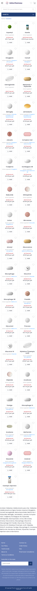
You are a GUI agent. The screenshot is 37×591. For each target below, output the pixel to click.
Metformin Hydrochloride (29, 143)
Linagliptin (14, 169)
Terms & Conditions (7, 555)
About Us (4, 552)
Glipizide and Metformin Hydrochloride (11, 116)
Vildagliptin (27, 62)
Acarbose (32, 328)
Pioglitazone (9, 224)
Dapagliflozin (9, 409)
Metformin (14, 276)
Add (10, 42)
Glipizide (32, 276)
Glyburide (32, 223)
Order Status (23, 546)
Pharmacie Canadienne (26, 552)
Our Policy (4, 546)
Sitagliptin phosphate (12, 61)
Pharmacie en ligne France (19, 588)
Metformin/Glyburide (27, 251)
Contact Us (22, 543)
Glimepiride (9, 251)
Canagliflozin (9, 436)
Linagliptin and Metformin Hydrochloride (29, 116)
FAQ (20, 549)
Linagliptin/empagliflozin (9, 463)
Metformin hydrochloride (29, 435)
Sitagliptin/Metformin (27, 463)
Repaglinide (27, 303)
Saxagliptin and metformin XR (27, 171)
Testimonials (5, 549)
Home (3, 19)
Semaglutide (27, 357)
